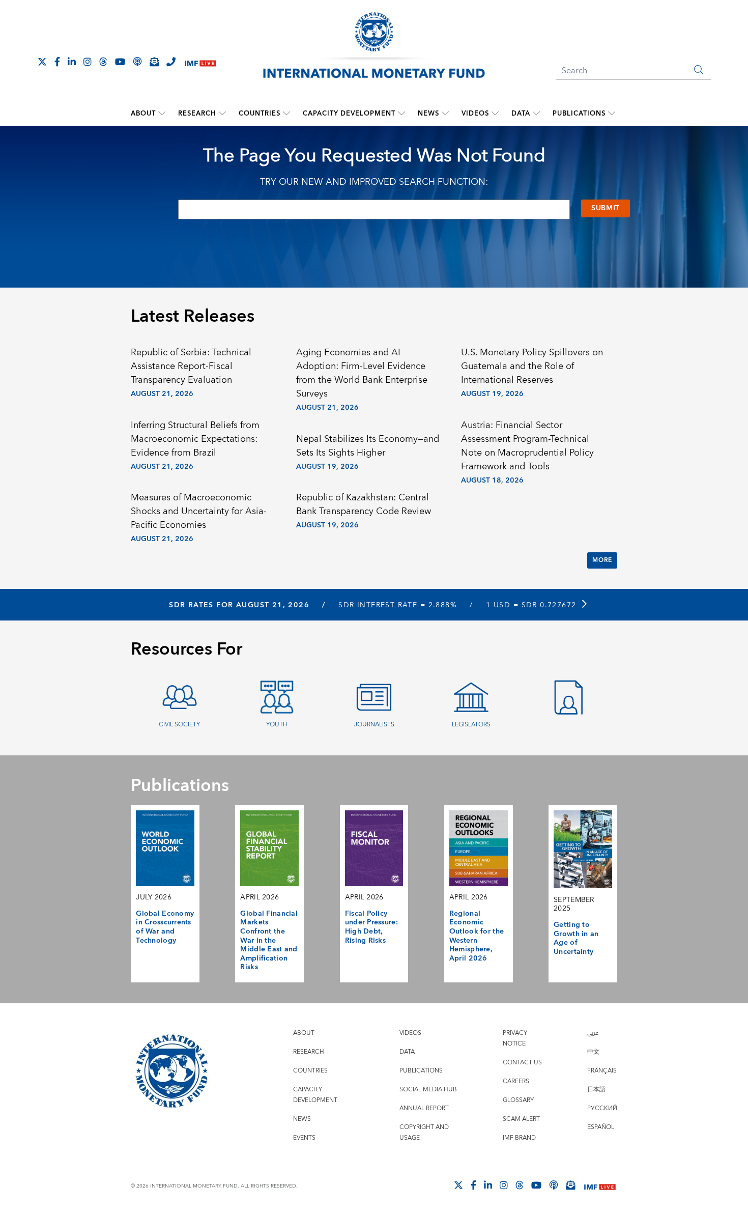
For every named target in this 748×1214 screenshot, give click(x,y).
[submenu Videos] (495, 113)
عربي (592, 1033)
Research (197, 113)
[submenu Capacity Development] (401, 113)
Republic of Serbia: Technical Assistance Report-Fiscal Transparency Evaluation (191, 366)
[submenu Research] (222, 113)
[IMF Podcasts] (553, 1185)
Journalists (374, 724)
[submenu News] (445, 113)
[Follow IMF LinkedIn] (72, 61)
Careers (516, 1081)
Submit (605, 208)
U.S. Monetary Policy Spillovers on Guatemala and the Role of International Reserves (532, 366)
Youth (276, 724)
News (428, 113)
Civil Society (179, 724)
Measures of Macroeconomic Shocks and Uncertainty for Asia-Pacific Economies (199, 511)
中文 (593, 1052)
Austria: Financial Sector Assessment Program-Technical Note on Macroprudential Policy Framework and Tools (527, 445)
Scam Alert (521, 1119)
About (143, 113)
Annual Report (424, 1108)
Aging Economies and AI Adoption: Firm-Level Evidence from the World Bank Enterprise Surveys (361, 373)
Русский (602, 1108)
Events (304, 1138)
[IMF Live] (200, 62)
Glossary (518, 1100)
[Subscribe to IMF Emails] (154, 61)
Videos (475, 113)
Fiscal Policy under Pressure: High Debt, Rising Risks (371, 927)
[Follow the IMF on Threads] (103, 61)
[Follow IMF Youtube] (120, 61)
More (602, 560)
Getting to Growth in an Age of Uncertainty (576, 938)
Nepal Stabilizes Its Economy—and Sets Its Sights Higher (367, 446)
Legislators (471, 724)
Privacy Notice (515, 1038)
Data (520, 113)
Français (602, 1070)
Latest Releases (192, 316)
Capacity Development (349, 113)
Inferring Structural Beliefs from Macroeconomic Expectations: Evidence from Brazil (195, 439)
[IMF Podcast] (137, 61)
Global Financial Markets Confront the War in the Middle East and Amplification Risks (269, 941)
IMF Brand (519, 1138)
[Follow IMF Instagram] (87, 61)
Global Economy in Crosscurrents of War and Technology (165, 927)
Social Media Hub (428, 1089)
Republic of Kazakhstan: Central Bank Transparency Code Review (363, 504)
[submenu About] (162, 113)
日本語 (596, 1089)
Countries (259, 113)
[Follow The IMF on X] (42, 61)
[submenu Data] (536, 113)
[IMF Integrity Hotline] (171, 61)
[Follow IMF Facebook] (57, 61)
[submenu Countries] (286, 113)
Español (600, 1127)
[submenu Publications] (612, 113)
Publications (579, 113)
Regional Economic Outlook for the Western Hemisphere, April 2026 (476, 936)
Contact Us (522, 1062)
